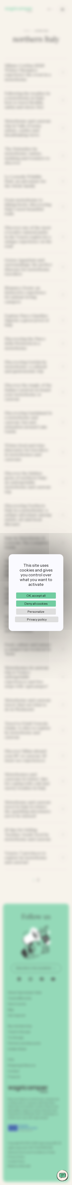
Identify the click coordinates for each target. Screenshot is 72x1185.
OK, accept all (36, 595)
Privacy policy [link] (37, 619)
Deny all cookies (36, 603)
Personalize (35, 611)
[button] (62, 1175)
